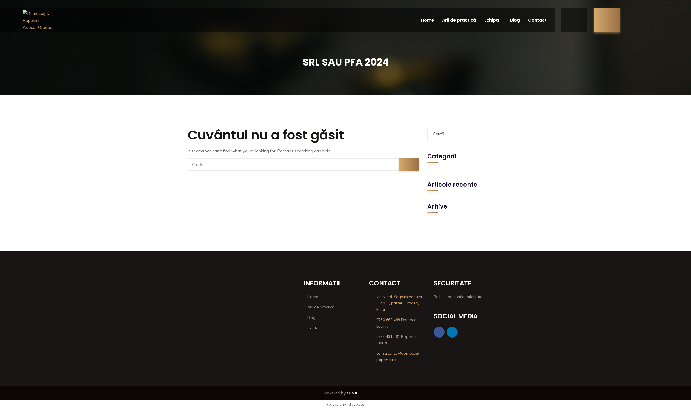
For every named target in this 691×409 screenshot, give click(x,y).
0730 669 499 (388, 319)
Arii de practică (459, 20)
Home (427, 20)
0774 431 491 (388, 336)
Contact (537, 20)
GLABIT (353, 393)
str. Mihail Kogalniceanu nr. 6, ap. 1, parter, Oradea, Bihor (399, 303)
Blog (515, 20)
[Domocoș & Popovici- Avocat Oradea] (38, 20)
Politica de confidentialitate (458, 296)
